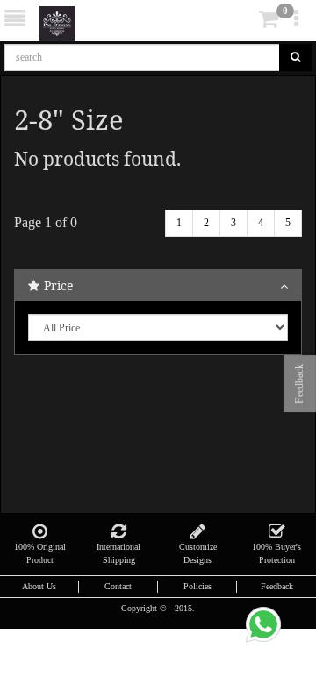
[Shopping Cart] (242, 23)
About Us (39, 586)
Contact (118, 586)
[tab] (244, 20)
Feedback (277, 586)
